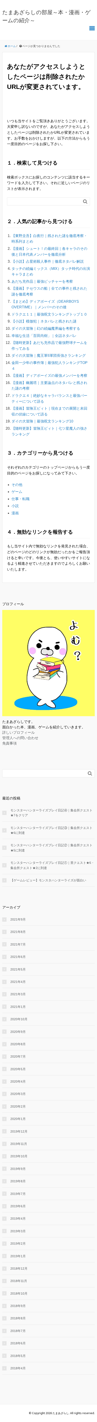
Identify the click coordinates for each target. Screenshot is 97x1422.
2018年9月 (18, 1306)
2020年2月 (18, 1106)
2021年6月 (18, 957)
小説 (15, 506)
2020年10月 (19, 1019)
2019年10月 (19, 1156)
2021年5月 (18, 969)
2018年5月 (18, 1356)
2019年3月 (18, 1231)
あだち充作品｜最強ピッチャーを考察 (42, 281)
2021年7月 (18, 944)
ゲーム (17, 492)
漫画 (15, 513)
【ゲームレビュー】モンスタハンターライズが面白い (48, 880)
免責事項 (9, 743)
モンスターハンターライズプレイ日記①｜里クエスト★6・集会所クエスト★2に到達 (52, 865)
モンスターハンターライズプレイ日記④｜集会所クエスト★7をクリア (51, 812)
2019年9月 (18, 1169)
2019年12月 (19, 1131)
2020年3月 (18, 1094)
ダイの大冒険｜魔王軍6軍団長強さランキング (49, 355)
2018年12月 (19, 1268)
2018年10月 (19, 1293)
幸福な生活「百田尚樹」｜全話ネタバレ (44, 336)
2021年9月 (18, 919)
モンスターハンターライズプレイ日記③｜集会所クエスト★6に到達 (51, 830)
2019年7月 (18, 1194)
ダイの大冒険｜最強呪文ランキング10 (42, 421)
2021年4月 (18, 982)
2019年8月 (18, 1181)
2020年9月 (18, 1032)
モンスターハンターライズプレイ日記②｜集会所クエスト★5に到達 (51, 847)
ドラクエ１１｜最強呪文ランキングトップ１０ (49, 314)
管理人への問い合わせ (20, 737)
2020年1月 (18, 1119)
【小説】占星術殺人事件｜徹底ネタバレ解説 (48, 261)
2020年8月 (18, 1044)
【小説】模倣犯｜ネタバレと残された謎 (44, 321)
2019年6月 (18, 1206)
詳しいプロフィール (18, 732)
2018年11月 (18, 1281)
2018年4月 (18, 1368)
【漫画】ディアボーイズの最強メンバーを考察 (49, 375)
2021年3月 (18, 994)
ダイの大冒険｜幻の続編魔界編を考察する (46, 328)
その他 (17, 485)
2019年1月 (18, 1256)
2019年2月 (18, 1243)
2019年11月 (18, 1144)
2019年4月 (18, 1218)
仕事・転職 (21, 499)
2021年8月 (18, 932)
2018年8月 (18, 1318)
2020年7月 (18, 1056)
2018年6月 (18, 1343)
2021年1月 (18, 1007)
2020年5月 (18, 1069)
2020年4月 (18, 1081)
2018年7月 (18, 1331)
